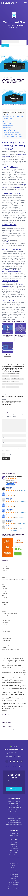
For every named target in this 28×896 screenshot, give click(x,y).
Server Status (14, 872)
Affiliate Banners (14, 876)
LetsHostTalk (4, 588)
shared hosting (15, 381)
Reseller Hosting (6, 381)
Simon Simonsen (9, 520)
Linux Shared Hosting (14, 801)
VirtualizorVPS (4, 624)
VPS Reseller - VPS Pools (14, 818)
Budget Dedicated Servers (14, 822)
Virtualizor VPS (14, 816)
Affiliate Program (14, 874)
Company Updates (5, 566)
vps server (21, 698)
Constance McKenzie (10, 503)
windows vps (9, 386)
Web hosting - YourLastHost (14, 476)
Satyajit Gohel (9, 487)
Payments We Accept (14, 857)
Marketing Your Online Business (10, 677)
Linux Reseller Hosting (14, 803)
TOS (22, 766)
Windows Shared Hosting (14, 805)
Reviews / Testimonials (14, 886)
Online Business (19, 677)
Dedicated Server (16, 366)
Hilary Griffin (8, 514)
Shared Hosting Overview (15, 688)
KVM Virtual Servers (14, 811)
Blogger (5, 187)
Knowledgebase (14, 848)
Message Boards (5, 593)
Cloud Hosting (5, 376)
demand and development (17, 670)
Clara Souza (8, 525)
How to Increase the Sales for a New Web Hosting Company (14, 579)
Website (3, 442)
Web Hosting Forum (6, 631)
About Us (14, 865)
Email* (3, 437)
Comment (4, 418)
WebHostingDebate (6, 640)
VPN (3, 627)
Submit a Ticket (14, 844)
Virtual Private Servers (17, 384)
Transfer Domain (14, 835)
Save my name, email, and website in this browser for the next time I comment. (13, 449)
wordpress (16, 386)
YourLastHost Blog (14, 22)
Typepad (10, 187)
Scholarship (4, 604)
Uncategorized (5, 615)
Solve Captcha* (5, 452)
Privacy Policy (16, 766)
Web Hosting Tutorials (6, 638)
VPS (11, 371)
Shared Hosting (10, 369)
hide (7, 114)
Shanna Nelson (9, 498)
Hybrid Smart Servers (14, 820)
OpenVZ (9, 368)
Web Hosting (7, 701)
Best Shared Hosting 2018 (12, 658)
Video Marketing (5, 618)
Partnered (14, 680)
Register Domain (14, 833)
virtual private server (7, 384)
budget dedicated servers (13, 373)
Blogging (8, 366)
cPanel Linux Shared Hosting (12, 665)
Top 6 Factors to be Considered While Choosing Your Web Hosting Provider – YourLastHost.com (12, 403)
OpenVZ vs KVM (14, 850)
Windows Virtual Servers (14, 814)
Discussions (4, 570)
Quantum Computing (6, 600)
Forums (3, 575)
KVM (22, 366)
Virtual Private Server (20, 369)
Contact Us (14, 867)
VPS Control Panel (14, 884)
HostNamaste (8, 241)
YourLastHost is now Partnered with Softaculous (11, 649)
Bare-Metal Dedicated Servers (14, 824)
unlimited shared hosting (9, 692)
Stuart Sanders (9, 492)
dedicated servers (7, 670)
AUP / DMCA (8, 766)
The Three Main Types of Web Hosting (9, 613)
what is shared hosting (9, 706)
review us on (9, 484)
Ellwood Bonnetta (9, 509)
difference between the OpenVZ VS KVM (12, 271)
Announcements (14, 846)
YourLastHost (12, 708)
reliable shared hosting (9, 682)
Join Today (13, 789)
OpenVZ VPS (5, 269)
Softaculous (4, 611)
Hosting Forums (5, 577)
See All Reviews (14, 530)
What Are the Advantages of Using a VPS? (13, 396)
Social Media (22, 688)
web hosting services (17, 704)
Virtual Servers (5, 371)
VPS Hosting (15, 698)
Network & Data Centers (14, 889)
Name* (3, 432)
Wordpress (17, 371)
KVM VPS (13, 269)
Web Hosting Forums (6, 633)
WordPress (18, 187)
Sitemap (14, 870)
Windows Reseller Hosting (14, 807)
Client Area (14, 842)
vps (3, 386)
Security (3, 606)
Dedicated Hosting (14, 376)
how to (13, 672)
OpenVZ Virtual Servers (14, 809)
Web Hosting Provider (6, 636)
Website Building (5, 645)
